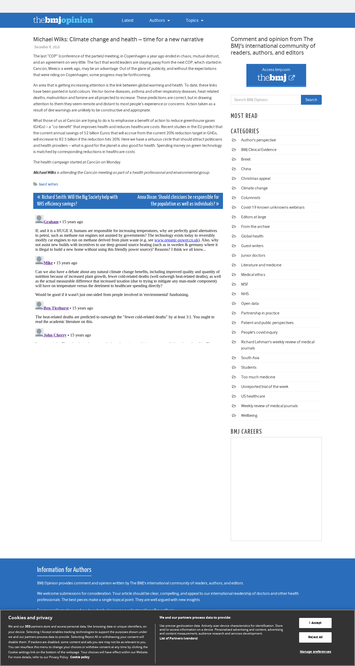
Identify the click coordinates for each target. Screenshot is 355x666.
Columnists (250, 197)
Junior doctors (253, 255)
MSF (244, 284)
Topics (192, 20)
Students (249, 367)
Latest (128, 20)
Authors (157, 20)
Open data (250, 303)
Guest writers (48, 184)
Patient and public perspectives (267, 322)
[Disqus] (128, 278)
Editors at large (253, 217)
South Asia (250, 357)
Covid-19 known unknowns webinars (273, 207)
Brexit (246, 159)
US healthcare (253, 396)
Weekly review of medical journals (269, 406)
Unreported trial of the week (264, 386)
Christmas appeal (255, 178)
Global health (252, 236)
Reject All (315, 637)
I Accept (315, 623)
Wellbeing (249, 415)
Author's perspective (258, 140)
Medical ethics (253, 274)
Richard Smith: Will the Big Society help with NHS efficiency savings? (77, 201)
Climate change (254, 188)
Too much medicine (258, 377)
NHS (245, 294)
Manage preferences (315, 652)
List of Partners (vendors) (179, 639)
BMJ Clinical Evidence (259, 149)
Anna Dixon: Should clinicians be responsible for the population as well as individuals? (178, 201)
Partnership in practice (260, 313)
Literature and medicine (261, 265)
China (246, 169)
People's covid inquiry (259, 332)
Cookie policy (80, 657)
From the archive (255, 226)
